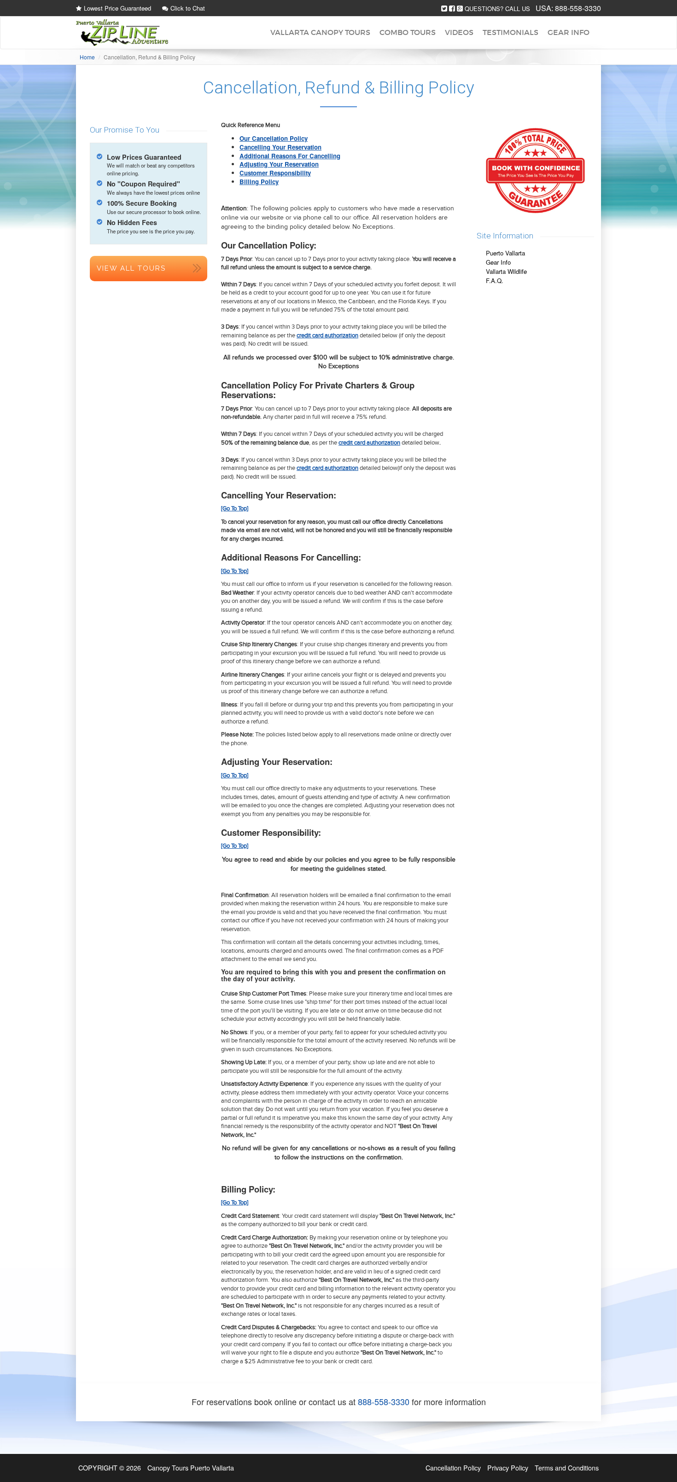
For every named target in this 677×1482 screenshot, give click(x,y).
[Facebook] (452, 8)
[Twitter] (444, 8)
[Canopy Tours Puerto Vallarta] (122, 33)
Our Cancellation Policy (273, 138)
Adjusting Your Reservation (279, 164)
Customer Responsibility (275, 172)
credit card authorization (327, 335)
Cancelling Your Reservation (280, 147)
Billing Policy (259, 181)
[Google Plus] (460, 8)
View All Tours (131, 268)
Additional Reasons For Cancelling (289, 155)
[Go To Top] (234, 508)
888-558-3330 (578, 8)
